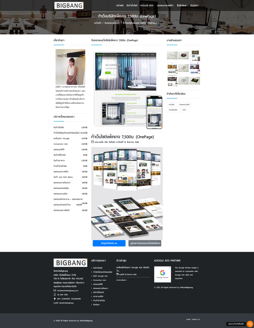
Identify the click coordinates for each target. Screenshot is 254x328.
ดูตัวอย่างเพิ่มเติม (146, 243)
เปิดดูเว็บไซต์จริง (107, 243)
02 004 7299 (62, 294)
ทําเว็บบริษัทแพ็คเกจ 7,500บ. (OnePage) (140, 23)
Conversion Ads (99, 280)
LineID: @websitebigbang (64, 302)
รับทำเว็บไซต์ (97, 267)
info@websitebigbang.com (67, 290)
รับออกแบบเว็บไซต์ (112, 23)
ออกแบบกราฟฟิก (165, 5)
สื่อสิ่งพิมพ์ (181, 5)
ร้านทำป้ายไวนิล (99, 300)
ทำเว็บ (184, 110)
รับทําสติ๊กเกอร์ (98, 292)
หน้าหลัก (120, 5)
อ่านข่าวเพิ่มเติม (121, 280)
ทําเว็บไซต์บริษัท (173, 110)
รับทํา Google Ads (100, 276)
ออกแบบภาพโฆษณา (100, 288)
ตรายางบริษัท (98, 296)
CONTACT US (196, 319)
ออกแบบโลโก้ (98, 284)
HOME (188, 319)
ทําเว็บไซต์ (171, 104)
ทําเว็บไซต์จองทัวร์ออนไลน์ (102, 272)
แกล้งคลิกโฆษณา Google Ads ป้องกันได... (132, 269)
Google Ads (146, 5)
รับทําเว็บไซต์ (131, 5)
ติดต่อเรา (194, 5)
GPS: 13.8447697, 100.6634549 (69, 298)
